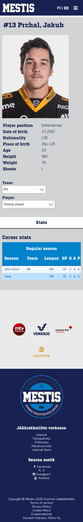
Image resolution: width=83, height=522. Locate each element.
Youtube (43, 478)
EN (66, 8)
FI (59, 8)
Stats (41, 223)
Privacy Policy (41, 506)
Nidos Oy (54, 518)
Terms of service (41, 503)
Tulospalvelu (41, 438)
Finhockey (41, 442)
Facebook (43, 467)
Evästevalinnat (41, 514)
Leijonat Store (41, 450)
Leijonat (41, 435)
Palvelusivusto (42, 446)
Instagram (44, 474)
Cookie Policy (41, 510)
